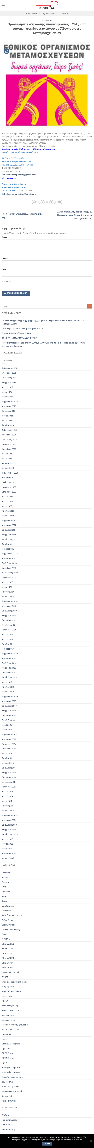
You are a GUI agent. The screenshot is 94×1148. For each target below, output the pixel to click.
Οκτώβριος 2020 (9, 568)
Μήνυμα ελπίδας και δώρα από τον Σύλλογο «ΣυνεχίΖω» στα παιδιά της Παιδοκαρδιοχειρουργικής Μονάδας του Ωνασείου (43, 344)
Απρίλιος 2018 (8, 687)
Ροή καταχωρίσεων (10, 1120)
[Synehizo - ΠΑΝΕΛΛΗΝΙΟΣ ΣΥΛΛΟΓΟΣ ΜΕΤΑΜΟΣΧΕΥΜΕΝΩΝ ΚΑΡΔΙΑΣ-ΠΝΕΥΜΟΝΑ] (47, 5)
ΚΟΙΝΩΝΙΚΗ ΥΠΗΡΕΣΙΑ (12, 1010)
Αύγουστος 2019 (9, 629)
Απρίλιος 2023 (8, 463)
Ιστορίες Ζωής (8, 986)
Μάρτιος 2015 (8, 763)
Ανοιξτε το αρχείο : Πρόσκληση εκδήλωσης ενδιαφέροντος (29, 149)
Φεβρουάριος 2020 (10, 601)
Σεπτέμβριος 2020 (10, 572)
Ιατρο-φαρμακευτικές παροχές (15, 982)
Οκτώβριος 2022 (9, 492)
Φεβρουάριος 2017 (10, 734)
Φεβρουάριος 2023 (10, 473)
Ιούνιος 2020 (7, 582)
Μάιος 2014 (7, 801)
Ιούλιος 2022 (7, 496)
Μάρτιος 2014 (8, 810)
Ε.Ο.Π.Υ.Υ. (6, 939)
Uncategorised (8, 906)
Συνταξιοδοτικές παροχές (13, 1077)
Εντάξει (47, 1143)
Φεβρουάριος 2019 (10, 653)
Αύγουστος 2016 (9, 744)
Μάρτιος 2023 (8, 468)
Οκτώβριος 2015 (9, 748)
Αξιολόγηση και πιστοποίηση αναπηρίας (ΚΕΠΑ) (22, 328)
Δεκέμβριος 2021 (9, 530)
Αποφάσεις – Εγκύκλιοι (12, 915)
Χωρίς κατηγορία (9, 1101)
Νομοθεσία (6, 1034)
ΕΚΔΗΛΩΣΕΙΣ (8, 944)
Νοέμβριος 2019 (9, 615)
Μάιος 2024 (7, 420)
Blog (4, 886)
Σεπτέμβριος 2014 (10, 782)
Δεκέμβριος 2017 (9, 706)
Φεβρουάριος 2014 (10, 815)
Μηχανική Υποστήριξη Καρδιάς (15, 1025)
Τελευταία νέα (7, 1082)
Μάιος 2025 (7, 392)
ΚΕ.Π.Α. (5, 1001)
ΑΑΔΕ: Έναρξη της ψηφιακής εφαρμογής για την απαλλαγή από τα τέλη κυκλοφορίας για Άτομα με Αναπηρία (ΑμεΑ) (43, 322)
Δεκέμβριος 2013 (9, 825)
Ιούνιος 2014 (7, 796)
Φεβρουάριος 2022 (10, 520)
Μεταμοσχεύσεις (9, 1015)
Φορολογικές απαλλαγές (12, 1091)
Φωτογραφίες (8, 1096)
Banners (5, 882)
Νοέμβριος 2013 (9, 829)
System (5, 901)
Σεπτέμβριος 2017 (10, 720)
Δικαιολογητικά (8, 925)
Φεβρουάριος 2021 (10, 553)
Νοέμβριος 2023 (9, 444)
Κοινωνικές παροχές (10, 1005)
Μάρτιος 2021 (8, 549)
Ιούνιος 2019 (7, 639)
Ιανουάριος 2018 (9, 701)
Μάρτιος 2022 (8, 515)
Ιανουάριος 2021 (9, 558)
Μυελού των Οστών (10, 1029)
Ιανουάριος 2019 (9, 658)
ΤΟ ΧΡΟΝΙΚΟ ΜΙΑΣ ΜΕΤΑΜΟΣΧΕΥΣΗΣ (19, 338)
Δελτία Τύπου (7, 920)
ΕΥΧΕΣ (5, 977)
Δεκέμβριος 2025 (9, 377)
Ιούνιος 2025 (7, 387)
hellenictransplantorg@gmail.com (20, 175)
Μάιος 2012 (7, 848)
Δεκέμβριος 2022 (9, 482)
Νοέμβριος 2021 (9, 534)
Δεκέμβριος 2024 (9, 411)
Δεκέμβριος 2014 (9, 768)
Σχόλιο (5, 237)
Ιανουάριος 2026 (9, 373)
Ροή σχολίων (7, 1124)
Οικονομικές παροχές (11, 1043)
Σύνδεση (5, 1115)
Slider (4, 896)
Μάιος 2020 (7, 587)
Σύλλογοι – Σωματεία (11, 1067)
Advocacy (6, 872)
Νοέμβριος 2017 (9, 710)
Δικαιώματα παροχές (11, 929)
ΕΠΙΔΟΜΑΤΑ (7, 963)
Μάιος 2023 (7, 458)
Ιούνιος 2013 (7, 839)
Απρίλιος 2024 (8, 425)
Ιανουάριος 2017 (9, 739)
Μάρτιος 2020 (8, 596)
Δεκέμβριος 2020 (9, 563)
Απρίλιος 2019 (8, 644)
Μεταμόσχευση (8, 1020)
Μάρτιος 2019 (8, 649)
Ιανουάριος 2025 (9, 406)
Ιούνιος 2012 (7, 844)
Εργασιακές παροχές (11, 972)
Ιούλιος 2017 (7, 725)
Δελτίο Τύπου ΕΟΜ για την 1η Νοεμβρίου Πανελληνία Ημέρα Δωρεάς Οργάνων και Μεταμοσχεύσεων (74, 215)
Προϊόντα (6, 1048)
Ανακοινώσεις (47, 20)
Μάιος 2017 (7, 729)
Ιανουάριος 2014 (9, 820)
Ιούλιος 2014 (7, 791)
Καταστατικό (7, 996)
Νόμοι (4, 1039)
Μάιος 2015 (7, 753)
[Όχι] (91, 1142)
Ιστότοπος (6, 281)
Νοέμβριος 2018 (9, 668)
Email (4, 270)
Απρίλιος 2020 (8, 592)
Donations (6, 891)
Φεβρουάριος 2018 (10, 696)
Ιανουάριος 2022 (9, 525)
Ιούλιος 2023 (7, 453)
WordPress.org (8, 1129)
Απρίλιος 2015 (8, 758)
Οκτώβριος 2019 (9, 620)
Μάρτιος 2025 (8, 396)
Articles (5, 877)
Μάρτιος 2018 (8, 691)
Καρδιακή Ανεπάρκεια (11, 991)
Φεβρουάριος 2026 (10, 368)
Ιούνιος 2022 (7, 501)
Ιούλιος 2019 (7, 634)
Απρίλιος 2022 (8, 511)
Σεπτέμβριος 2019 (10, 625)
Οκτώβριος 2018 (9, 672)
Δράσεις (5, 934)
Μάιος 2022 (7, 506)
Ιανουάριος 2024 (9, 434)
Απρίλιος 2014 (8, 805)
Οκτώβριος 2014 (9, 777)
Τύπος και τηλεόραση (11, 1086)
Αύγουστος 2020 (9, 577)
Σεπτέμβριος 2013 (10, 834)
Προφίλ (5, 1062)
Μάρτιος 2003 (8, 858)
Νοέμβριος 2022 (9, 487)
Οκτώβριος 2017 (9, 715)
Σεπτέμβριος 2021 (10, 539)
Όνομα (5, 258)
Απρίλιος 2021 (8, 544)
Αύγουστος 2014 (9, 787)
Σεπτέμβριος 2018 (10, 677)
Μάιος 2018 (7, 682)
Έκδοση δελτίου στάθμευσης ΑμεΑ (17, 333)
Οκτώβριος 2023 (9, 449)
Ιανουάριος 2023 (9, 477)
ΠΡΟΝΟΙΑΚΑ (8, 1053)
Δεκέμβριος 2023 (9, 439)
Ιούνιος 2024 (7, 416)
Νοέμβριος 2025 (9, 382)
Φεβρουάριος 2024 (10, 430)
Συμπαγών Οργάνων (11, 1072)
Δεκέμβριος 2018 (9, 663)
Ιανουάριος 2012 (9, 853)
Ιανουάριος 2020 (9, 606)
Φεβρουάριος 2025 (10, 401)
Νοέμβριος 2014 (9, 772)
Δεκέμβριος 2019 (9, 610)
